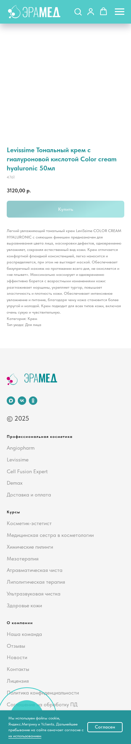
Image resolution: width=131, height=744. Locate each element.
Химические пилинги (30, 547)
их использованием (24, 736)
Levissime (18, 459)
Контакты (18, 669)
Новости (17, 657)
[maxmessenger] (11, 400)
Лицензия (18, 681)
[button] (78, 11)
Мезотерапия (23, 558)
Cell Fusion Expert (27, 471)
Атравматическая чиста (34, 570)
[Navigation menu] (119, 11)
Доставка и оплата (29, 494)
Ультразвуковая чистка (33, 593)
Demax (15, 483)
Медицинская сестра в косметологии (50, 535)
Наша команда (24, 634)
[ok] (33, 400)
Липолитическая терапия (36, 582)
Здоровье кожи (24, 605)
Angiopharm (21, 448)
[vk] (22, 400)
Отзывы (16, 646)
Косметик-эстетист (29, 523)
